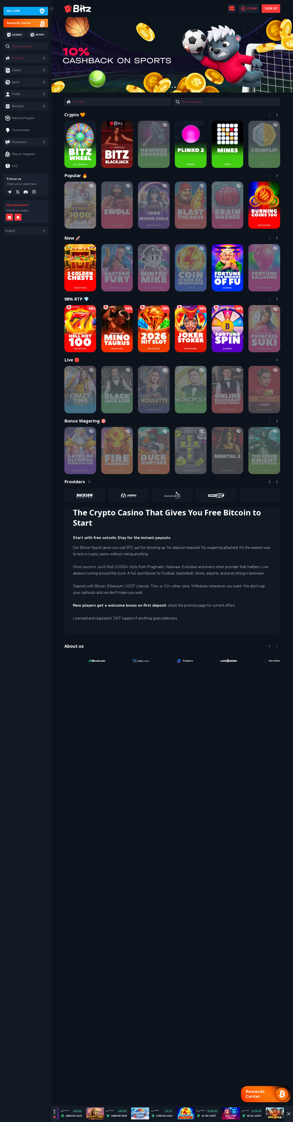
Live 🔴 (72, 360)
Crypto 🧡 (74, 115)
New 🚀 (72, 238)
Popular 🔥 (76, 175)
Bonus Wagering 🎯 (85, 421)
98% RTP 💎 (76, 299)
